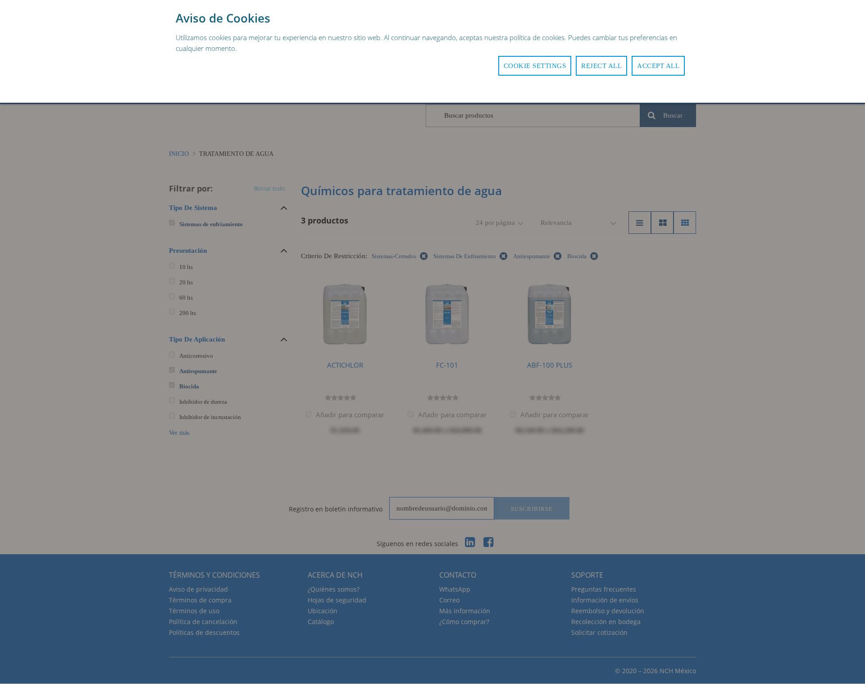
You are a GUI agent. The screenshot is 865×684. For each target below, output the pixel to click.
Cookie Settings (535, 65)
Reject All (601, 65)
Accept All (658, 65)
